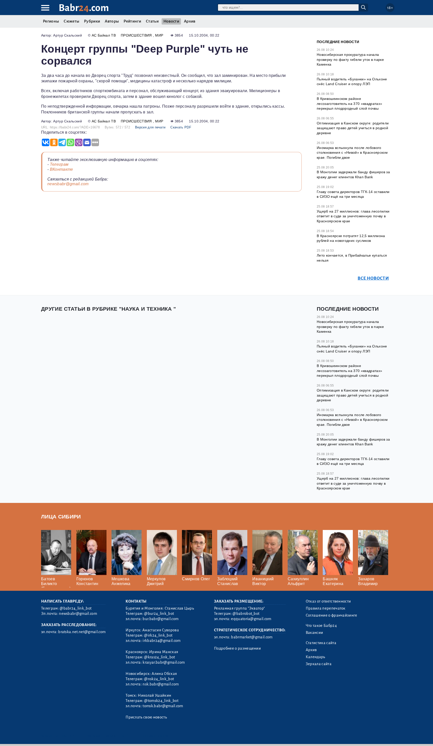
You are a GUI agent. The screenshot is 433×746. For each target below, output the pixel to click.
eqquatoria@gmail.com (251, 619)
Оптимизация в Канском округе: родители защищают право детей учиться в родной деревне (353, 128)
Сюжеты (71, 21)
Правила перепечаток (326, 608)
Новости (171, 21)
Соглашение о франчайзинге (331, 615)
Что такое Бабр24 (321, 626)
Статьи (152, 21)
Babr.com (84, 8)
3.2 (71, 736)
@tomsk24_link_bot (161, 701)
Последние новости (338, 42)
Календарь (315, 657)
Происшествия (137, 35)
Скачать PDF (180, 127)
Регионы (51, 21)
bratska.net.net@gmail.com (81, 632)
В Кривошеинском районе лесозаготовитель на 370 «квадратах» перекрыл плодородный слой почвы (349, 103)
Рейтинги (132, 21)
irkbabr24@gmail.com (161, 641)
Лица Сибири (61, 516)
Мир (159, 35)
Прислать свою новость (146, 717)
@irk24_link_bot (158, 635)
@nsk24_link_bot (159, 679)
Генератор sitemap (155, 736)
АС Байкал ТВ (104, 35)
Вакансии (314, 633)
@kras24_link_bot (159, 657)
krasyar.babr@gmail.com (164, 662)
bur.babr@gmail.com (160, 619)
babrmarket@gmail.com (251, 637)
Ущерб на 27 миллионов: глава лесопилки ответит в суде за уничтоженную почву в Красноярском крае (353, 216)
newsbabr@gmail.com (68, 184)
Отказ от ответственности (328, 601)
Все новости (373, 278)
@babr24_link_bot (75, 608)
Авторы (112, 21)
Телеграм (59, 164)
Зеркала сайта (319, 664)
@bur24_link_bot (159, 614)
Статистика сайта (321, 643)
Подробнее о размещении (237, 648)
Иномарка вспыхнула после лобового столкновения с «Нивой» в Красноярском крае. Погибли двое (352, 152)
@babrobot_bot (246, 614)
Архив (189, 21)
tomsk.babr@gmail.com (163, 706)
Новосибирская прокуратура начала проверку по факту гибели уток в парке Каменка (350, 59)
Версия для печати (150, 127)
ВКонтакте (61, 169)
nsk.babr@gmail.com (161, 684)
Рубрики (92, 21)
